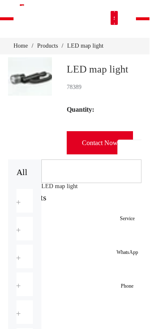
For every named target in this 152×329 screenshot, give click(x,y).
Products (47, 46)
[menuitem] (24, 201)
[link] (21, 46)
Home (21, 46)
